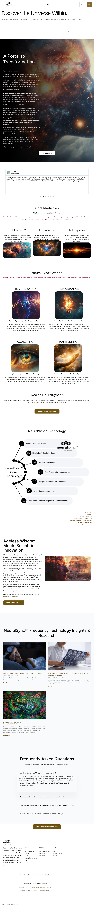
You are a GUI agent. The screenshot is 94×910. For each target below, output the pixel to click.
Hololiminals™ (17, 230)
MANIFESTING (68, 341)
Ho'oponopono (47, 230)
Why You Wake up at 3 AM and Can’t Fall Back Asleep (23, 673)
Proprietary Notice (47, 874)
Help (54, 847)
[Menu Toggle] (48, 4)
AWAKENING (25, 341)
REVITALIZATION (26, 288)
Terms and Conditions (25, 874)
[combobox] (82, 4)
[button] (5, 182)
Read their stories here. (11, 596)
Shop (27, 847)
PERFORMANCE (69, 288)
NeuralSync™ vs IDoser (12, 722)
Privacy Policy (37, 874)
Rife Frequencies (77, 230)
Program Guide (34, 402)
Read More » (6, 683)
